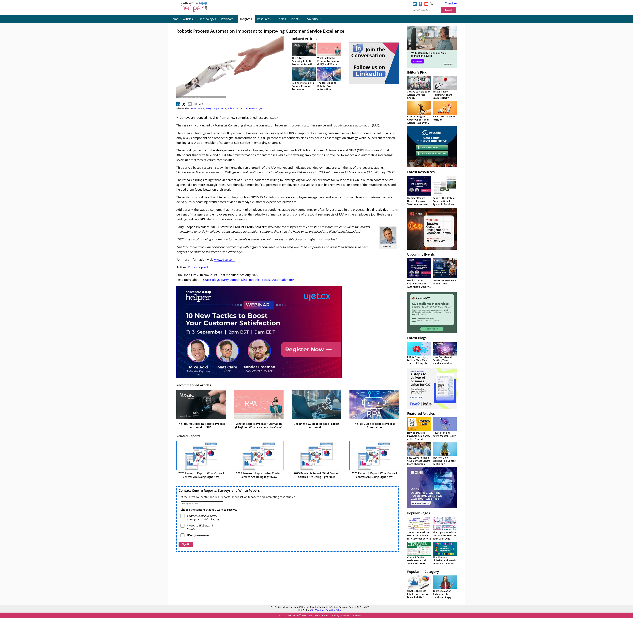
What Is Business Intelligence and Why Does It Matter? (419, 594)
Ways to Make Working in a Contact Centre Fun (444, 460)
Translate (451, 3)
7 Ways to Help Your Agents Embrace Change (418, 94)
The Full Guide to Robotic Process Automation (326, 86)
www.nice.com (224, 260)
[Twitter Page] (432, 4)
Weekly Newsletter (198, 535)
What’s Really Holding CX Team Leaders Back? (442, 94)
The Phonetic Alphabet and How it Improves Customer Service (444, 562)
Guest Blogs (197, 108)
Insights (245, 19)
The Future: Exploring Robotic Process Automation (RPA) (303, 62)
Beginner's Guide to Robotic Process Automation (303, 86)
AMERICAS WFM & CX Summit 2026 (444, 282)
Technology (207, 19)
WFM (338, 610)
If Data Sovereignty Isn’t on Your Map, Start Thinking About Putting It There (419, 361)
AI (323, 610)
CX (311, 610)
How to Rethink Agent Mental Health (444, 434)
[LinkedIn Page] (415, 4)
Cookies (326, 615)
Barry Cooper (212, 108)
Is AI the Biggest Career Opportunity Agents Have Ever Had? (418, 121)
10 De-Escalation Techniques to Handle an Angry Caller (442, 595)
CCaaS (318, 610)
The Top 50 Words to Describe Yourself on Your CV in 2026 (444, 535)
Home (174, 19)
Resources (264, 19)
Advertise (312, 19)
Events (295, 19)
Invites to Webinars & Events (200, 527)
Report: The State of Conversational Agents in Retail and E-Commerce (444, 202)
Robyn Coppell (198, 267)
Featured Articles (421, 413)
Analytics (330, 610)
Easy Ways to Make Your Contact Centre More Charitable (418, 460)
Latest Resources (421, 172)
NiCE (223, 108)
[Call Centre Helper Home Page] (194, 12)
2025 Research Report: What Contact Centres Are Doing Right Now (201, 475)
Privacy (335, 615)
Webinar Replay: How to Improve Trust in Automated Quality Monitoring (418, 202)
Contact (345, 615)
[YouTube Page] (426, 4)
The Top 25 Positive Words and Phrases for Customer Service (419, 535)
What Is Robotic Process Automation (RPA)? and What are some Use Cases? (328, 62)
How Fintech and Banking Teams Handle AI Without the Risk (443, 361)
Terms (317, 615)
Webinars (227, 19)
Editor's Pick (416, 72)
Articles (188, 19)
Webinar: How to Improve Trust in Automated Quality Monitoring (418, 285)
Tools (280, 19)
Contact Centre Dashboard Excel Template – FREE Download (416, 562)
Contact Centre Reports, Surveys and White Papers (219, 490)
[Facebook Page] (420, 4)
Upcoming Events (421, 254)
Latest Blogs (417, 338)
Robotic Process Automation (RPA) (245, 108)
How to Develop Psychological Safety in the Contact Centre (418, 437)
